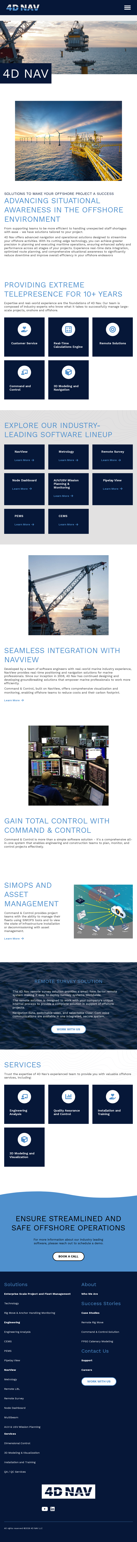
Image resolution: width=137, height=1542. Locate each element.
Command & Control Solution (100, 1331)
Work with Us (68, 1029)
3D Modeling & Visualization (22, 1452)
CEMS (8, 1341)
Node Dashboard (15, 1407)
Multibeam (11, 1417)
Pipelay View (12, 1360)
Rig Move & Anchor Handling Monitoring (29, 1312)
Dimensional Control (17, 1443)
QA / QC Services (15, 1471)
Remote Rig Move (92, 1322)
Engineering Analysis (17, 1331)
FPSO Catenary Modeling (97, 1341)
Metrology (10, 1379)
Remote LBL (12, 1388)
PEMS (8, 1350)
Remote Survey (14, 1398)
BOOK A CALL (68, 1256)
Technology (11, 1303)
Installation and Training (20, 1462)
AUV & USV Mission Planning (22, 1426)
